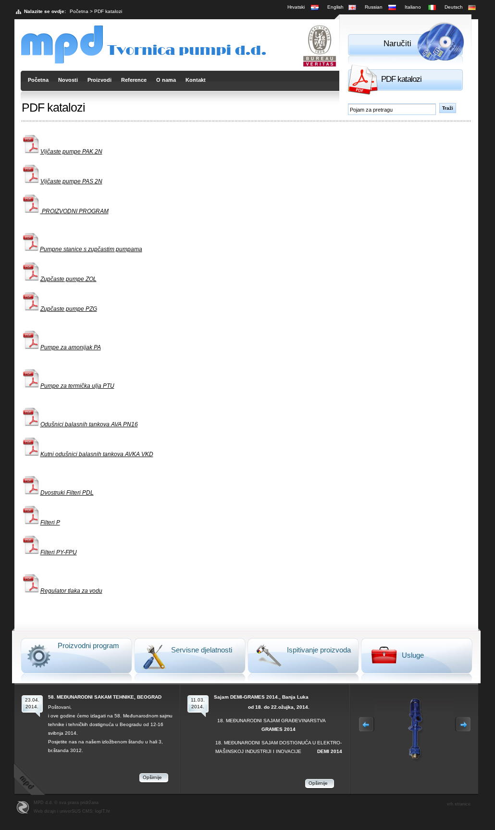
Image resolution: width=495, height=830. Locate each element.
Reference (134, 80)
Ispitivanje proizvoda (319, 650)
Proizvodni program (88, 645)
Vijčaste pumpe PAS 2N (71, 181)
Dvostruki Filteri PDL (67, 492)
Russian (374, 7)
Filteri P (50, 522)
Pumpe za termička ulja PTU (77, 386)
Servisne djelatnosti (201, 650)
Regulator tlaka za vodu (71, 590)
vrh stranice (458, 804)
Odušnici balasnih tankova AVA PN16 (89, 424)
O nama (166, 80)
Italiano (413, 7)
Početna (79, 11)
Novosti (68, 80)
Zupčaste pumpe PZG (68, 309)
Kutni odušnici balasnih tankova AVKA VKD (96, 454)
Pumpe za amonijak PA (70, 347)
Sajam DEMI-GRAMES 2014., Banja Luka (261, 697)
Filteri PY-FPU (58, 552)
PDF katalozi (401, 79)
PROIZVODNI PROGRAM (74, 211)
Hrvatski (296, 7)
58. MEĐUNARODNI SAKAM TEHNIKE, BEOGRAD (104, 697)
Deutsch (454, 7)
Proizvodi (99, 80)
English (335, 7)
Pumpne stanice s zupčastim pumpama (91, 249)
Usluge (413, 655)
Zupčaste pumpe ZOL (68, 279)
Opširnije (152, 777)
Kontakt (196, 80)
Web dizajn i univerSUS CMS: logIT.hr (72, 811)
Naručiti (397, 43)
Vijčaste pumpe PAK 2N (71, 151)
